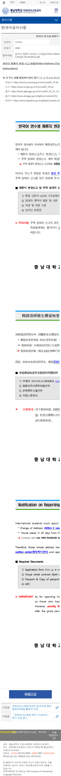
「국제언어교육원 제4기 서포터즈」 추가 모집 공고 (31, 716)
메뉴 (56, 12)
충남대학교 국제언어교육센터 (24, 11)
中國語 (22, 2)
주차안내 (42, 732)
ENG (12, 2)
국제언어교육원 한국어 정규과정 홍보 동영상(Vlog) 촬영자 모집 (31, 707)
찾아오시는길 (30, 732)
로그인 (42, 2)
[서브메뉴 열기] (56, 20)
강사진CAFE (18, 732)
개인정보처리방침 (8, 732)
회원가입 (54, 2)
